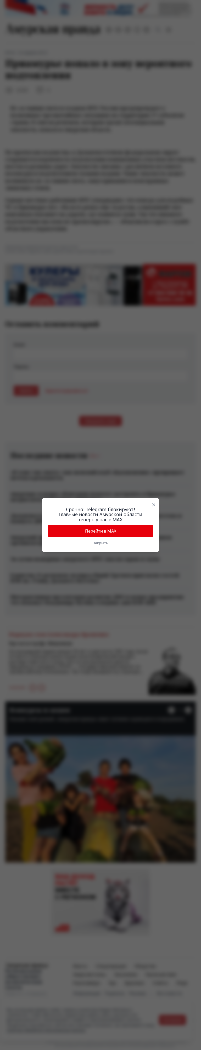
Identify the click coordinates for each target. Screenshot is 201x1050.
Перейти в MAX (100, 531)
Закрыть (100, 542)
